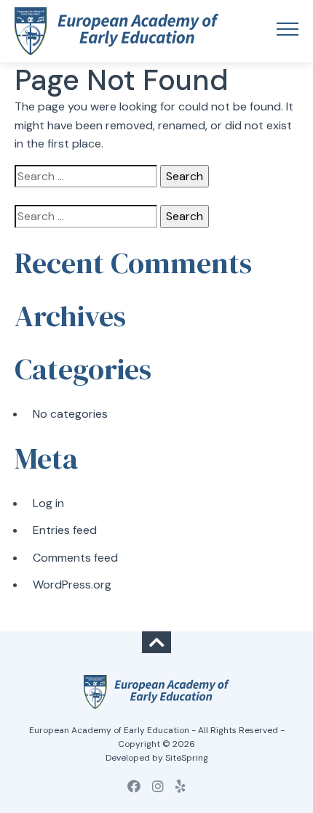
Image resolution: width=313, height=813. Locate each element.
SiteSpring (186, 758)
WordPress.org (72, 584)
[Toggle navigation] (287, 31)
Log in (48, 503)
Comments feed (75, 557)
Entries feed (65, 530)
